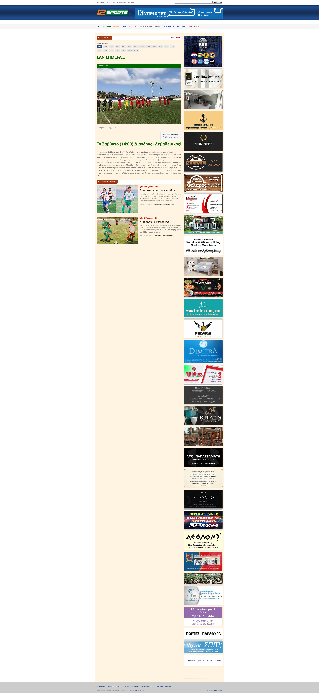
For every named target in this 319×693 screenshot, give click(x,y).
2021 (111, 50)
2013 (142, 46)
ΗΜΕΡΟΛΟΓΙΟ (169, 27)
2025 (136, 50)
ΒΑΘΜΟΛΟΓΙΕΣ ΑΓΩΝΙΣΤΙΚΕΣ (142, 686)
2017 (166, 46)
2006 (105, 46)
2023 (123, 50)
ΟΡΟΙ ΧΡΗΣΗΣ (110, 2)
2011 (129, 46)
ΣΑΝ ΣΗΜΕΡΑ (194, 27)
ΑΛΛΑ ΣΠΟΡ (133, 27)
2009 (117, 46)
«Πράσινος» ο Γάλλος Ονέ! (155, 221)
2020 (105, 50)
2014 (148, 46)
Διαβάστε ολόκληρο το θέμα (164, 204)
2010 (123, 46)
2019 (99, 50)
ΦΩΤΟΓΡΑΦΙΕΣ (181, 27)
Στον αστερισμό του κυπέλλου (157, 190)
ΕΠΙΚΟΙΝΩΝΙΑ (121, 2)
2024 (130, 50)
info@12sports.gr (138, 690)
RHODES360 (218, 690)
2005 (99, 46)
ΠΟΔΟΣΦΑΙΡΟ (106, 27)
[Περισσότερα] (117, 188)
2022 (117, 50)
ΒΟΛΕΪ (125, 27)
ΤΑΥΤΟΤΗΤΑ (100, 2)
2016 (160, 46)
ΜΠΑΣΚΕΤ (117, 27)
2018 (172, 46)
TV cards (131, 2)
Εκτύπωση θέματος (171, 134)
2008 (111, 46)
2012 (136, 46)
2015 (154, 46)
